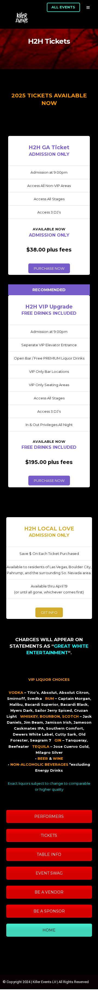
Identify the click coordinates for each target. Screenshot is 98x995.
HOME (49, 930)
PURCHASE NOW (49, 268)
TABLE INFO (49, 854)
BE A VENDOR (49, 892)
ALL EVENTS (63, 7)
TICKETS (49, 835)
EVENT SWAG (49, 873)
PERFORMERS (49, 816)
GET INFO (49, 612)
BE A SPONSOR (49, 911)
